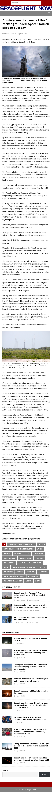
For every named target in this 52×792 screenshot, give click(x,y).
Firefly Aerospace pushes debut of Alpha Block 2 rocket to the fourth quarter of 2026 (31, 745)
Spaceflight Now (34, 600)
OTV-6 (42, 567)
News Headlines (10, 632)
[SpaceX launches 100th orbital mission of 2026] (7, 640)
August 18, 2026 (20, 684)
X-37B (37, 581)
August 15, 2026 (20, 710)
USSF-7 (28, 581)
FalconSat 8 (9, 563)
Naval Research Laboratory (24, 567)
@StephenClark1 (34, 539)
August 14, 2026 (20, 722)
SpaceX (20, 572)
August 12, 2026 (20, 736)
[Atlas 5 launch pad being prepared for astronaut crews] (7, 619)
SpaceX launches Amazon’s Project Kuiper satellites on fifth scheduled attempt (29, 595)
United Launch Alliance (14, 576)
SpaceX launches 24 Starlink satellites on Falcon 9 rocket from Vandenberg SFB (31, 759)
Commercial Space (21, 554)
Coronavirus (9, 558)
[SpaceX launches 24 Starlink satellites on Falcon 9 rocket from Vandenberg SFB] (7, 760)
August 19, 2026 (20, 672)
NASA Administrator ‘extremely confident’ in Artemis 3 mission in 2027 (30, 718)
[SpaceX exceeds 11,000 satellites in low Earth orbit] (7, 693)
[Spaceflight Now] (26, 9)
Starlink (30, 572)
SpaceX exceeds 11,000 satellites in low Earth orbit (31, 692)
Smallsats (8, 572)
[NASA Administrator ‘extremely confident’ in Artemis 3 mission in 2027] (7, 719)
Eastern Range (25, 558)
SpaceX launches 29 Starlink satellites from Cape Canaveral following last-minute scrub (30, 652)
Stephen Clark (22, 34)
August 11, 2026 (20, 751)
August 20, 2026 (20, 657)
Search (5, 770)
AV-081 (39, 549)
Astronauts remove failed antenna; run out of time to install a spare (31, 680)
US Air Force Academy (13, 581)
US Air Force (33, 576)
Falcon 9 (39, 558)
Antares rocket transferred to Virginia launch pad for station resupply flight (31, 606)
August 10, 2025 (20, 600)
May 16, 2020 (9, 34)
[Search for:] (26, 3)
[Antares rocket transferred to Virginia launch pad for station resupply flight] (7, 607)
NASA (6, 567)
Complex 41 (38, 554)
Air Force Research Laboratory (21, 544)
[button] (48, 13)
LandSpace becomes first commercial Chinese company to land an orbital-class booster (30, 666)
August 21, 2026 (20, 643)
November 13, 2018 (22, 610)
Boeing (7, 554)
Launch (22, 563)
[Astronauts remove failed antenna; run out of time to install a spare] (7, 681)
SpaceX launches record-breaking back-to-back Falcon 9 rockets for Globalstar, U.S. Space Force (31, 705)
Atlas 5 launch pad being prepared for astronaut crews (30, 618)
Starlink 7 (43, 572)
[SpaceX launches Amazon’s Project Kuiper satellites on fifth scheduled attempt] (7, 595)
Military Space (35, 563)
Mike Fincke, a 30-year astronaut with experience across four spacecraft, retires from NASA (30, 731)
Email (4, 533)
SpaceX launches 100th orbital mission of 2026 (30, 639)
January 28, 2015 (21, 622)
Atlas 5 (42, 544)
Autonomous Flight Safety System (18, 549)
